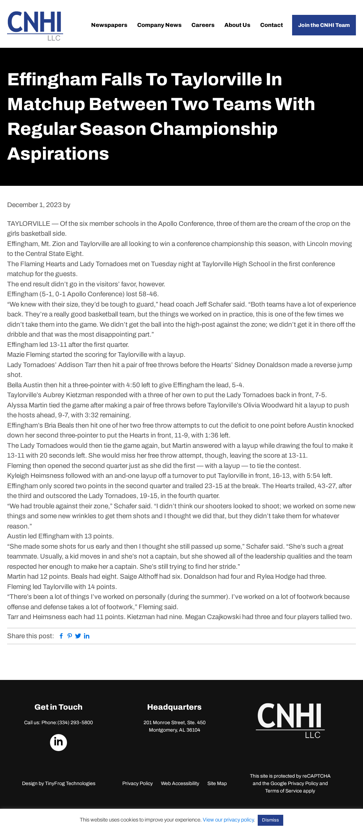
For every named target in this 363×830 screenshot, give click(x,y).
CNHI (35, 26)
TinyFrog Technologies (70, 783)
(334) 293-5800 (75, 722)
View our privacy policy (228, 820)
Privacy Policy (137, 783)
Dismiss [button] (270, 820)
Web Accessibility (180, 783)
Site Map (217, 783)
